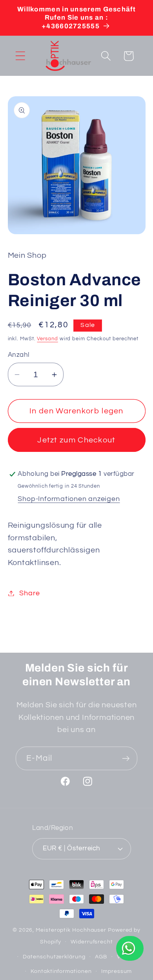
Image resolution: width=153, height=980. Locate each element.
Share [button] (29, 593)
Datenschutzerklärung (54, 957)
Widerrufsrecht (92, 942)
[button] (20, 56)
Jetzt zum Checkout (76, 440)
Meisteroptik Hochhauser (71, 930)
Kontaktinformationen (61, 971)
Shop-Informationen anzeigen (69, 499)
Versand (47, 338)
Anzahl (18, 354)
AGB (101, 957)
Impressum (116, 971)
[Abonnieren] (126, 759)
